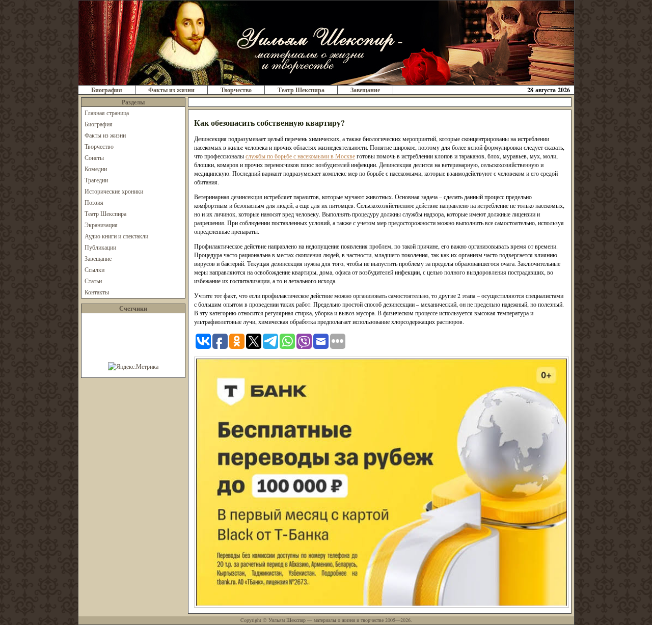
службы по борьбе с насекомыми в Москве (300, 156)
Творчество (236, 90)
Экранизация (101, 225)
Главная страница (107, 112)
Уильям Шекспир (287, 619)
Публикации (100, 247)
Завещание (365, 90)
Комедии (96, 169)
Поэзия (94, 202)
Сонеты (94, 157)
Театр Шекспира (301, 90)
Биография (106, 90)
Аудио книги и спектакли (116, 236)
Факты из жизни (171, 90)
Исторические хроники (114, 191)
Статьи (93, 281)
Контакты (97, 292)
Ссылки (94, 269)
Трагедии (96, 180)
